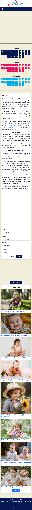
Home (6, 500)
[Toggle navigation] (2, 9)
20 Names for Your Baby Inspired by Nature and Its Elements (15, 416)
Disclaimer (24, 500)
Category (4, 229)
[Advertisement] (16, 27)
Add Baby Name (16, 283)
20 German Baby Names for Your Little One (14, 335)
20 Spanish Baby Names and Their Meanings (14, 380)
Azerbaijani (23, 125)
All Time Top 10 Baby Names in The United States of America (16, 463)
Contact (28, 502)
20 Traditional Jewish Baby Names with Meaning (16, 358)
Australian (14, 125)
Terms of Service (17, 502)
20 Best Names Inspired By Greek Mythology (14, 487)
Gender (4, 236)
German (4, 127)
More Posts (16, 490)
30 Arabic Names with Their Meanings (12, 311)
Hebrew (11, 127)
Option (4, 243)
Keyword (4, 249)
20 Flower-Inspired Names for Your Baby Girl (14, 440)
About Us (14, 500)
